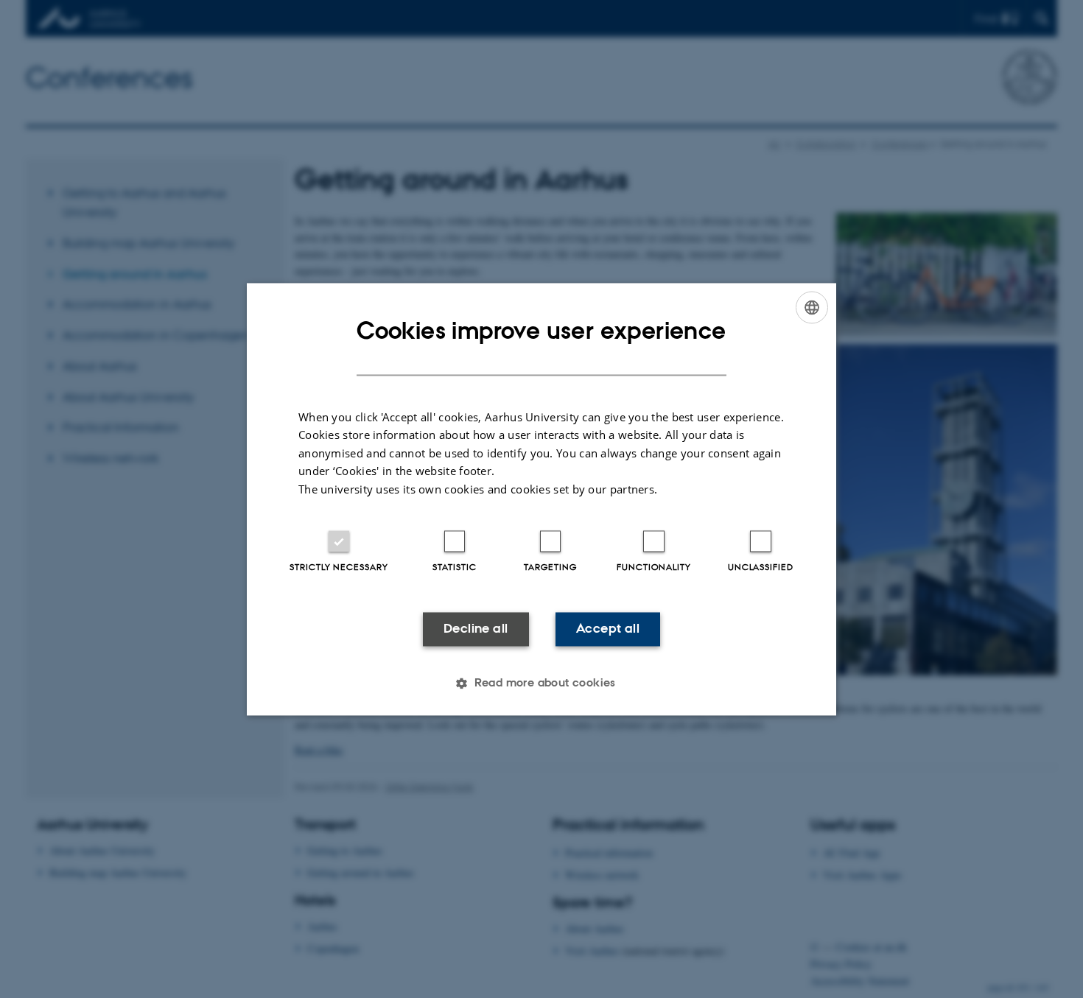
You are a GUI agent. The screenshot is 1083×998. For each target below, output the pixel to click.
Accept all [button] (607, 629)
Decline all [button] (476, 629)
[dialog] (541, 499)
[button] (541, 683)
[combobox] (812, 307)
